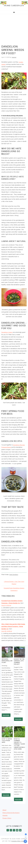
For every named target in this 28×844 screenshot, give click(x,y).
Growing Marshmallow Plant (7, 660)
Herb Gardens (13, 574)
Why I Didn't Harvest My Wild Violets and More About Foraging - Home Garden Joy (13, 626)
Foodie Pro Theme (18, 841)
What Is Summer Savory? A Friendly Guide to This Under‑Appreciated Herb (19, 744)
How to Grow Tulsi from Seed (7, 740)
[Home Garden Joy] (14, 9)
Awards (5, 815)
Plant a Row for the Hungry (11, 812)
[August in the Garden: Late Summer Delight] (19, 657)
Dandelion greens (7, 332)
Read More (6, 715)
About (4, 810)
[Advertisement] (14, 29)
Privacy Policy (7, 818)
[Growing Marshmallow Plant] (7, 657)
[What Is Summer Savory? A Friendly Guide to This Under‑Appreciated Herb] (19, 737)
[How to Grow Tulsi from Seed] (7, 737)
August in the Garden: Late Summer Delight (19, 661)
